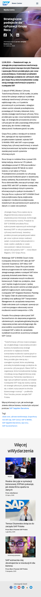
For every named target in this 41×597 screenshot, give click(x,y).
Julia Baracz (14, 493)
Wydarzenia (9, 10)
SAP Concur (16, 420)
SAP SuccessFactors (9, 426)
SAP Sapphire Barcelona (11, 423)
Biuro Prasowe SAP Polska (18, 529)
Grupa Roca (32, 417)
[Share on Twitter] (11, 36)
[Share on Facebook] (5, 36)
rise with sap (6, 420)
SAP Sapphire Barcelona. (19, 408)
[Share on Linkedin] (17, 36)
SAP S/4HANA (27, 420)
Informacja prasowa (10, 41)
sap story (24, 423)
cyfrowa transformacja (19, 417)
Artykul (10, 476)
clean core (6, 417)
